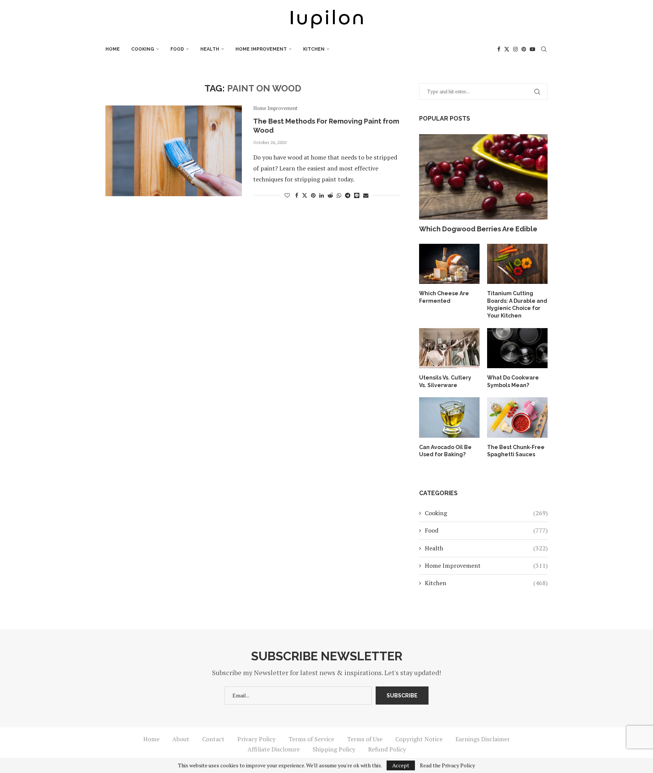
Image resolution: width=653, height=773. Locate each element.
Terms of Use (364, 739)
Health (209, 49)
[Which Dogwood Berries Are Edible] (483, 177)
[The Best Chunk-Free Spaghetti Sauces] (517, 417)
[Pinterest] (523, 49)
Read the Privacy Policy (447, 765)
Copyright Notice (419, 739)
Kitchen (314, 49)
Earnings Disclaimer (482, 739)
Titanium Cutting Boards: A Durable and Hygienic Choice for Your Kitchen (517, 304)
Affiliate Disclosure (274, 749)
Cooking (142, 49)
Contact (213, 739)
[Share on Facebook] (296, 195)
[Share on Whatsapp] (339, 195)
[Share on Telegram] (347, 195)
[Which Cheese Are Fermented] (449, 264)
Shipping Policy (334, 749)
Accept (400, 765)
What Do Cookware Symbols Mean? (513, 381)
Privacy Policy (256, 739)
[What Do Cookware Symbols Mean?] (517, 348)
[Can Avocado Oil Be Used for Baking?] (449, 417)
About (180, 739)
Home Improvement (261, 49)
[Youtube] (532, 49)
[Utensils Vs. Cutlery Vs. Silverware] (449, 348)
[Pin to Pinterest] (313, 195)
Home (112, 49)
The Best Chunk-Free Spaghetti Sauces (516, 451)
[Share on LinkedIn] (321, 195)
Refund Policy (387, 749)
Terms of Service (311, 739)
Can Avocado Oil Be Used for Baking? (445, 451)
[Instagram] (515, 49)
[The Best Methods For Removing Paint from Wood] (173, 150)
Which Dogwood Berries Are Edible (478, 229)
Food (177, 49)
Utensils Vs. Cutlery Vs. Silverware (445, 381)
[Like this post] (287, 195)
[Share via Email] (365, 195)
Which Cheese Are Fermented (444, 297)
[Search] (544, 49)
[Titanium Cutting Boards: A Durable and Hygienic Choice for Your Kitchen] (517, 264)
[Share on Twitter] (304, 195)
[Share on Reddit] (330, 195)
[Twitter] (506, 49)
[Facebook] (498, 49)
